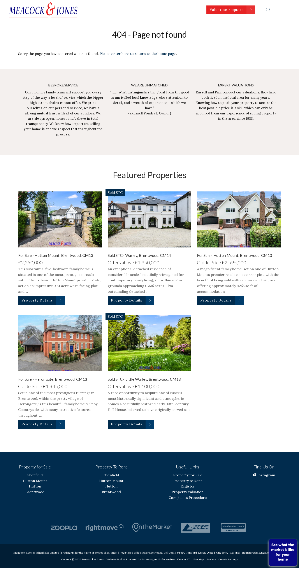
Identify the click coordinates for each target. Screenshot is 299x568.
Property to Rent (187, 481)
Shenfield (35, 475)
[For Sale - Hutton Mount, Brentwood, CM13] (60, 219)
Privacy (211, 559)
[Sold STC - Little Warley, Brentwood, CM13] (150, 343)
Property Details (37, 300)
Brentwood (34, 492)
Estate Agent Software (155, 559)
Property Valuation (188, 492)
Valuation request (226, 9)
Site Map (198, 559)
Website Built (114, 559)
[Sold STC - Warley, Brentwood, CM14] (150, 219)
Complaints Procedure (188, 497)
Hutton (35, 486)
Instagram (265, 475)
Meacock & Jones (93, 559)
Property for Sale (187, 475)
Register (188, 486)
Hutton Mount (35, 481)
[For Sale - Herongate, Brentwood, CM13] (60, 343)
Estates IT (183, 559)
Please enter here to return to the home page (138, 53)
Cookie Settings (228, 559)
